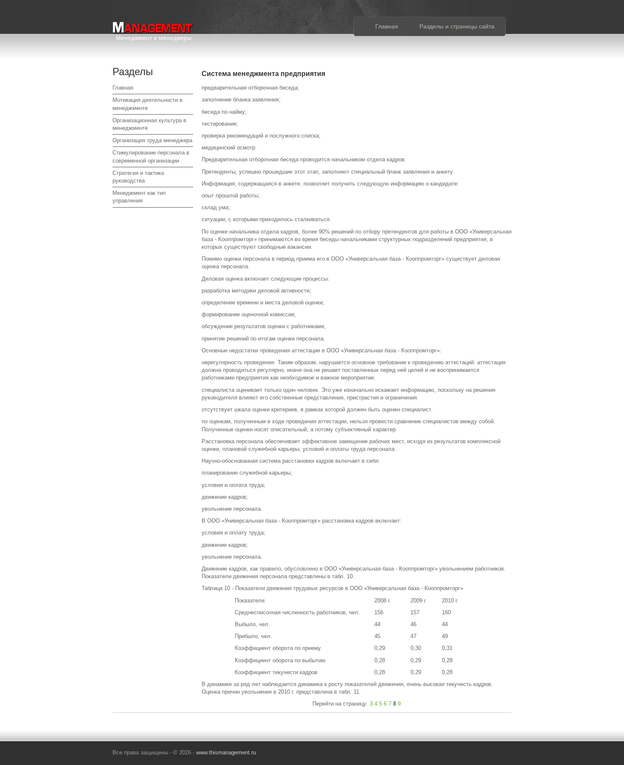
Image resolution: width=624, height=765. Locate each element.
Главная (386, 26)
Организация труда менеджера (152, 140)
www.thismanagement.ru (226, 752)
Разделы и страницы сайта (457, 26)
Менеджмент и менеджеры (153, 36)
